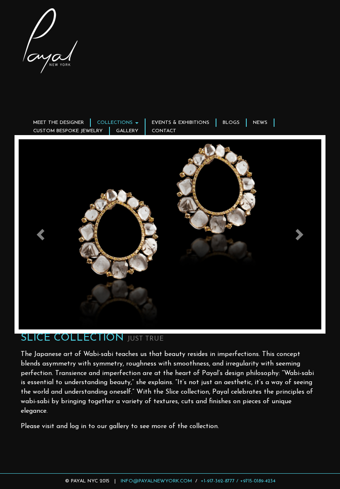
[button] (41, 234)
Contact (164, 130)
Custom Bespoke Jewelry (68, 130)
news (260, 122)
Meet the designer (58, 122)
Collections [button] (115, 122)
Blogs (231, 122)
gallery (127, 130)
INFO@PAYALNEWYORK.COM (156, 481)
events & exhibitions (180, 122)
